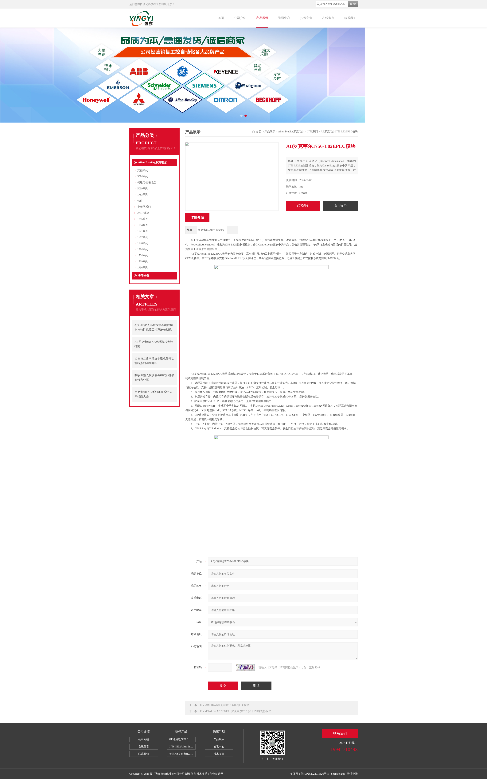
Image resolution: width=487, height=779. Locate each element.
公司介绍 (240, 18)
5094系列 (142, 176)
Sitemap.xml (338, 773)
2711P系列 (143, 212)
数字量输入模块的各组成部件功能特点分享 (154, 377)
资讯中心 (284, 18)
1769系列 (142, 261)
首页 (221, 18)
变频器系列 (144, 206)
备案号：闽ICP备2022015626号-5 (309, 773)
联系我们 (350, 18)
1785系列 (142, 219)
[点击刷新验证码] (245, 667)
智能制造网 (216, 773)
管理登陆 (352, 773)
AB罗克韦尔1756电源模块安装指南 (153, 344)
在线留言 (328, 18)
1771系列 (142, 231)
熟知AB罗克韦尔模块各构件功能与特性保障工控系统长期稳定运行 (154, 328)
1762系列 (142, 237)
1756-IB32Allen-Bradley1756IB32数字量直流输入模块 (182, 746)
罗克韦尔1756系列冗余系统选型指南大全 (153, 394)
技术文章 (306, 18)
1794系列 (142, 249)
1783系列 (142, 194)
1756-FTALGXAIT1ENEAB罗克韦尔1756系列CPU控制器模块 (235, 711)
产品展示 (262, 18)
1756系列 (142, 267)
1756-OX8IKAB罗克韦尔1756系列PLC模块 (224, 705)
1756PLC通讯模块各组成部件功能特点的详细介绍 (154, 361)
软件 (140, 200)
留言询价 (340, 205)
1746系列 (142, 243)
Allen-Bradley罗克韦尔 (152, 162)
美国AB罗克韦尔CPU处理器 (182, 753)
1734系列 (142, 255)
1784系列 (142, 225)
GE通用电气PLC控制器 (182, 739)
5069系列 (142, 188)
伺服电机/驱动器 (147, 182)
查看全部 (144, 275)
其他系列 (142, 170)
